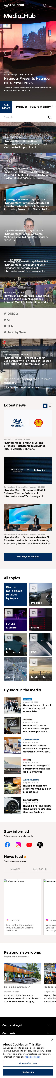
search (50, 117)
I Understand (28, 1072)
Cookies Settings (28, 1063)
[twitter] (40, 844)
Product (21, 107)
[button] (51, 53)
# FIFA (8, 326)
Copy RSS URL (40, 869)
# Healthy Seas (15, 332)
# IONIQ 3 (11, 313)
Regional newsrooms (15, 957)
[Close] (52, 1039)
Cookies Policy (32, 1057)
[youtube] (29, 844)
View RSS (16, 869)
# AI (7, 320)
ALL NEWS (6, 106)
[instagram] (18, 844)
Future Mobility (41, 107)
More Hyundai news (28, 556)
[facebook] (7, 844)
